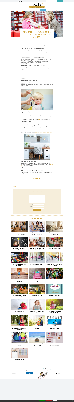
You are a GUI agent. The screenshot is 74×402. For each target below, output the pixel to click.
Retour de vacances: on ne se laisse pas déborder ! (19, 345)
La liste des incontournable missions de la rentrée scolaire (19, 281)
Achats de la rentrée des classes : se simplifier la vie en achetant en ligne (54, 328)
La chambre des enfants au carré (7, 386)
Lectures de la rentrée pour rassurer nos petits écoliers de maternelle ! (54, 312)
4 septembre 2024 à (15, 183)
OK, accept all (42, 400)
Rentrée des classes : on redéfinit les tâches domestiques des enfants (37, 249)
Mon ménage (4, 385)
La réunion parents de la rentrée (37, 295)
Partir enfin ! (33, 385)
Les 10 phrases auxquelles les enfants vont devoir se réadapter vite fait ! (19, 296)
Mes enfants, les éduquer (25, 384)
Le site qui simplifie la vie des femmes (37, 7)
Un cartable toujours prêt (19, 311)
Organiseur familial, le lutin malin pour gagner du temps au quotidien (54, 345)
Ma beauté (43, 386)
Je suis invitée (53, 384)
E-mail (31, 206)
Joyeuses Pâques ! (63, 387)
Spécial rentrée (42, 10)
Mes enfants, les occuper (25, 385)
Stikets (39, 119)
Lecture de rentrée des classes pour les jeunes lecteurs (37, 312)
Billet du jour (56, 10)
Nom (31, 204)
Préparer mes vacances (35, 383)
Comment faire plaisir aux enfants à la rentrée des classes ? (37, 328)
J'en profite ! (30, 373)
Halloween (62, 383)
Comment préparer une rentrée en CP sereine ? (37, 264)
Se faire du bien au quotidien (45, 385)
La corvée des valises (35, 384)
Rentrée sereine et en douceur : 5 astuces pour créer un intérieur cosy (54, 234)
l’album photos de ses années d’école (54, 295)
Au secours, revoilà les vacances (36, 382)
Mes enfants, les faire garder (26, 386)
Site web (31, 208)
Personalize (55, 400)
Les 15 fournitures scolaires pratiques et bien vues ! (37, 281)
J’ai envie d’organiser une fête (55, 383)
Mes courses (14, 382)
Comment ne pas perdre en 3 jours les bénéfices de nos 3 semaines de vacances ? (37, 345)
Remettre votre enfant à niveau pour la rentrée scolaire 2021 (54, 265)
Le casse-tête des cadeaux (55, 386)
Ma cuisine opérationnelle (6, 383)
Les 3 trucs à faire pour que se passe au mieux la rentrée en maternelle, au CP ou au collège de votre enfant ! (19, 328)
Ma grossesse (24, 382)
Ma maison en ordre (5, 384)
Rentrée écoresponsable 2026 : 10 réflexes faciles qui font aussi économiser (37, 234)
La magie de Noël (63, 384)
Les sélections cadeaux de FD (55, 385)
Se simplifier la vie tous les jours (46, 384)
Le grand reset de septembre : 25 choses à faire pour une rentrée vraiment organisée (19, 234)
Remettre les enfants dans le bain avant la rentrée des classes (19, 265)
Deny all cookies (49, 400)
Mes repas (14, 383)
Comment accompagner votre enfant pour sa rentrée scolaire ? (19, 249)
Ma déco (4, 387)
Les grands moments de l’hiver (65, 385)
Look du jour (61, 10)
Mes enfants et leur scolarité (26, 387)
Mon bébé (23, 383)
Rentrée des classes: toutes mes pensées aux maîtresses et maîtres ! (54, 249)
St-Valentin (62, 386)
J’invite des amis (54, 382)
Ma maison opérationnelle (6, 382)
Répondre (14, 186)
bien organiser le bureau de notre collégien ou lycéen (43, 132)
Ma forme (43, 387)
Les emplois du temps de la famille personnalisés (19, 360)
